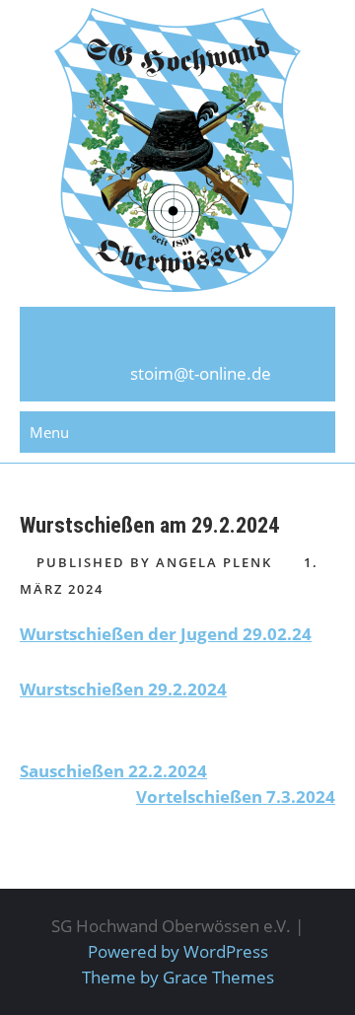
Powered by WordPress (178, 951)
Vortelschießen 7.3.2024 (235, 796)
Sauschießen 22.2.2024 (113, 771)
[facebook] (177, 341)
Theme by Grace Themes (178, 977)
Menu (49, 432)
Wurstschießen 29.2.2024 (123, 689)
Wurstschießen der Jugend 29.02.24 (166, 633)
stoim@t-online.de (200, 373)
